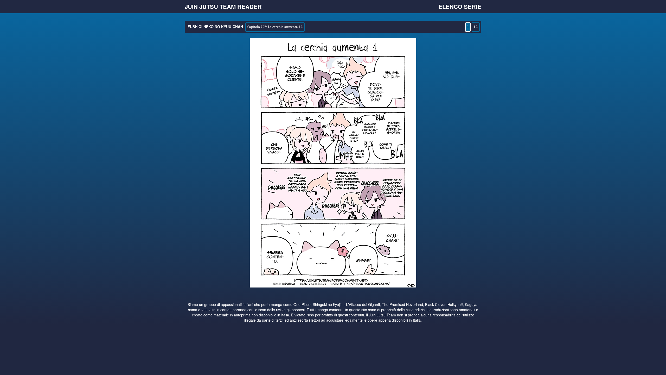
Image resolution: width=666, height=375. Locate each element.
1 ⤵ (476, 27)
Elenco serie (459, 6)
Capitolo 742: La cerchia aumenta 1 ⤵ (275, 27)
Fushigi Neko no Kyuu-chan (215, 26)
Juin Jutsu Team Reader (223, 6)
